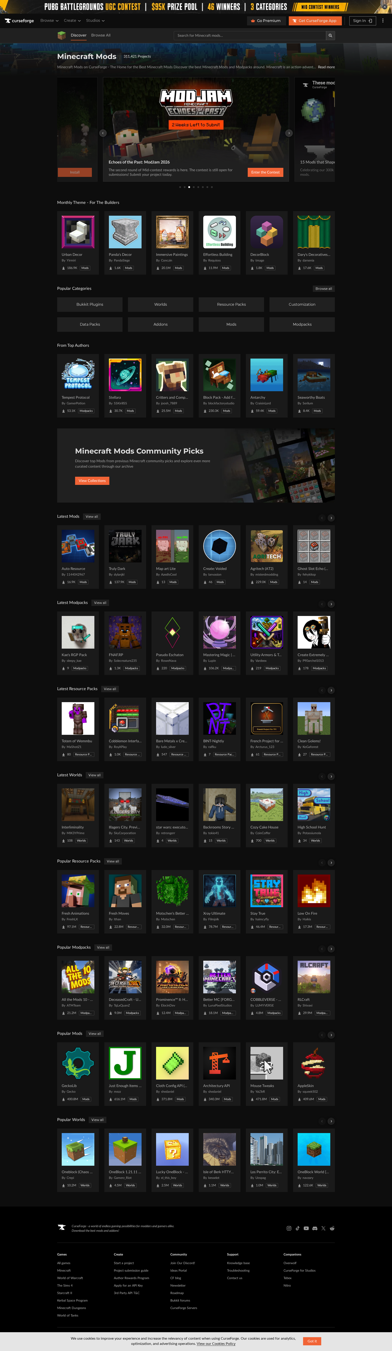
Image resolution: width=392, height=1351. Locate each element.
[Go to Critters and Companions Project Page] (172, 386)
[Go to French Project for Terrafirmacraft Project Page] (267, 729)
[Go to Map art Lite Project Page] (172, 557)
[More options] (382, 20)
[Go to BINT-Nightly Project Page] (219, 729)
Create (70, 20)
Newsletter (178, 1285)
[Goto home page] (20, 21)
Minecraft (64, 1270)
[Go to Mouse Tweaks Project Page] (267, 1074)
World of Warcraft (70, 1278)
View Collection (253, 172)
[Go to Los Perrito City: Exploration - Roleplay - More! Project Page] (267, 1160)
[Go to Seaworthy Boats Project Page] (314, 386)
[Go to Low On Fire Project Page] (314, 901)
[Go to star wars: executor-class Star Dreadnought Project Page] (172, 815)
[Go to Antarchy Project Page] (267, 386)
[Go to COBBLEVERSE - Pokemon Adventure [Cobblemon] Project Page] (267, 988)
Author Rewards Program (131, 1278)
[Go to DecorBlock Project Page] (267, 243)
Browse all (324, 289)
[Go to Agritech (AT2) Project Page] (267, 557)
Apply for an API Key (128, 1285)
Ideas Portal (178, 1270)
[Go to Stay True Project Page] (267, 901)
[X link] (323, 1228)
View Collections (92, 481)
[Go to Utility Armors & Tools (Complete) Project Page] (267, 643)
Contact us (234, 1278)
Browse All (100, 35)
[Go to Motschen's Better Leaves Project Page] (172, 901)
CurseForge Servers (183, 1308)
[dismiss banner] (384, 7)
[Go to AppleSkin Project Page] (314, 1074)
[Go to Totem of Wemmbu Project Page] (78, 729)
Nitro (287, 1285)
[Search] (330, 35)
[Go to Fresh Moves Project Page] (125, 901)
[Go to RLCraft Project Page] (314, 988)
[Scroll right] (331, 518)
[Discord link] (315, 1228)
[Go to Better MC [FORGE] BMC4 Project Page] (219, 988)
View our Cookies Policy (216, 1344)
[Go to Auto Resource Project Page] (78, 557)
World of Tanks (67, 1315)
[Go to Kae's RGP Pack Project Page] (78, 643)
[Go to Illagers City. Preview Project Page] (125, 815)
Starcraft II (64, 1293)
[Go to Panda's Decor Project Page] (125, 243)
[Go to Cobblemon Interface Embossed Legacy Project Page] (125, 729)
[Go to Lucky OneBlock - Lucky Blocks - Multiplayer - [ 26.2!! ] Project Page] (172, 1160)
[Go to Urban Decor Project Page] (78, 243)
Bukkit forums (180, 1300)
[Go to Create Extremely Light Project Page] (314, 643)
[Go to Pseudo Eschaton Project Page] (172, 643)
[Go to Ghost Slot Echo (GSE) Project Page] (314, 557)
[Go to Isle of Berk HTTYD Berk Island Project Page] (219, 1160)
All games (63, 1263)
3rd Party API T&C (127, 1293)
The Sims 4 (65, 1285)
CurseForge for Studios (300, 1270)
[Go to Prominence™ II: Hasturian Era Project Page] (172, 988)
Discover (79, 35)
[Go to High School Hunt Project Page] (314, 815)
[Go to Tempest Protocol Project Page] (78, 386)
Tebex (288, 1278)
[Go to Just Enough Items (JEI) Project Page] (125, 1074)
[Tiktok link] (297, 1228)
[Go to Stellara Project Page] (125, 386)
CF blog (175, 1278)
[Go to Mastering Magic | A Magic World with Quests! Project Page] (219, 643)
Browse (47, 20)
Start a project (124, 1263)
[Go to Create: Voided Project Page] (219, 557)
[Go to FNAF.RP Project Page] (125, 643)
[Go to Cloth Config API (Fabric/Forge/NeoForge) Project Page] (172, 1074)
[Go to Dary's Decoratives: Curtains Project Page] (314, 243)
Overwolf (290, 1263)
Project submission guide (131, 1270)
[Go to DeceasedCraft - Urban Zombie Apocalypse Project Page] (125, 988)
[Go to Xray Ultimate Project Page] (219, 901)
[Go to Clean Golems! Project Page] (314, 729)
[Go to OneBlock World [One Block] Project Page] (314, 1160)
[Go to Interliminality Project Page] (78, 815)
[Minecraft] (61, 35)
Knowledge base (238, 1263)
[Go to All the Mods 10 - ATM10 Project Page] (78, 988)
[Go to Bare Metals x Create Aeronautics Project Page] (172, 729)
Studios (93, 20)
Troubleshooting (238, 1270)
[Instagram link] (289, 1228)
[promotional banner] (196, 7)
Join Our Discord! (182, 1263)
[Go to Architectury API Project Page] (219, 1074)
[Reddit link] (332, 1228)
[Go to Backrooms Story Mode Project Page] (219, 815)
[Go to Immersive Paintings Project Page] (172, 243)
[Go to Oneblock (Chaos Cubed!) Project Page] (78, 1160)
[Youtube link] (306, 1228)
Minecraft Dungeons (71, 1308)
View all (92, 517)
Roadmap (177, 1293)
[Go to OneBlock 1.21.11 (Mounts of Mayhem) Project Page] (125, 1160)
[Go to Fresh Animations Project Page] (78, 901)
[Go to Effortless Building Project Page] (219, 243)
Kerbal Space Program (72, 1300)
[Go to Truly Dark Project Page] (125, 557)
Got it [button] (312, 1341)
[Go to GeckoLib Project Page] (78, 1074)
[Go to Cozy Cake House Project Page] (267, 815)
